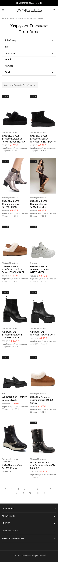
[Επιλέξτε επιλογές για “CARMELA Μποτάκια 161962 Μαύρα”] (23, 423)
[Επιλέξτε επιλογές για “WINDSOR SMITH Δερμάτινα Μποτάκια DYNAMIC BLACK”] (23, 292)
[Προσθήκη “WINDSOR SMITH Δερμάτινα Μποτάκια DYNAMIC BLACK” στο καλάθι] (23, 302)
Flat (3, 393)
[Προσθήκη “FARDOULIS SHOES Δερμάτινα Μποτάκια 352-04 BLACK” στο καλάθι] (51, 433)
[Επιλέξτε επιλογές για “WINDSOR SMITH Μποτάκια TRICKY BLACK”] (51, 292)
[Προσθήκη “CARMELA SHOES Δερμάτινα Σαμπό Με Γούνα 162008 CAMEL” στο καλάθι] (23, 237)
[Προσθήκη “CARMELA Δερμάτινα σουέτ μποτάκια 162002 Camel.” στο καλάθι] (51, 367)
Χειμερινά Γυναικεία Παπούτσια (23, 18)
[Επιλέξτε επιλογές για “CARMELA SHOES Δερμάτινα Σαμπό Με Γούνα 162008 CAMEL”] (23, 227)
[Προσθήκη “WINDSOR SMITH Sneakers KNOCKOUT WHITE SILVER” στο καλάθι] (51, 237)
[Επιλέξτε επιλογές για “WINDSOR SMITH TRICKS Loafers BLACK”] (23, 357)
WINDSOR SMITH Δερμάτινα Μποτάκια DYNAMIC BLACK (12, 334)
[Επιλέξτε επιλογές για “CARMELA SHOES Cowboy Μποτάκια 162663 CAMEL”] (51, 161)
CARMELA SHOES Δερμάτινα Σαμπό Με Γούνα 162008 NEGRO (13, 138)
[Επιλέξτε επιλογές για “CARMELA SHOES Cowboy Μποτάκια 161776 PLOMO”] (23, 161)
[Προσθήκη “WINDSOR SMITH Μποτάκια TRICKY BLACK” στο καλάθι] (51, 302)
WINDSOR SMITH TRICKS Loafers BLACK (14, 399)
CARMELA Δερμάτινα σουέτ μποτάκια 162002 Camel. (42, 400)
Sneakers (33, 263)
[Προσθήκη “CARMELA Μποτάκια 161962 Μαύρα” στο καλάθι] (23, 433)
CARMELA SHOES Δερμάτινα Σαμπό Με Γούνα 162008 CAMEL (13, 269)
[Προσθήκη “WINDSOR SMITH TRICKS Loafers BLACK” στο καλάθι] (23, 367)
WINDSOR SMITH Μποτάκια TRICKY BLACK (42, 333)
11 (38, 493)
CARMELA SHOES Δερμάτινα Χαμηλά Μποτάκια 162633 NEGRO (43, 138)
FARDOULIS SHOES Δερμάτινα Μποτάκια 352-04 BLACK (42, 465)
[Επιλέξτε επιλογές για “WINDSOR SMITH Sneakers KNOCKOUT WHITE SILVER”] (51, 227)
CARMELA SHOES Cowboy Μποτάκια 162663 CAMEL (39, 204)
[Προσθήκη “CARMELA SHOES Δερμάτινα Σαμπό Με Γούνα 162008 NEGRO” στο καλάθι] (23, 106)
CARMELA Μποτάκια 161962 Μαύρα (12, 467)
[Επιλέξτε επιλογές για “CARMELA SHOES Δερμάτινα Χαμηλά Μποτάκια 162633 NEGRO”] (51, 96)
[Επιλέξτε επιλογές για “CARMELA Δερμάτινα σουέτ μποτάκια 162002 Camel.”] (51, 357)
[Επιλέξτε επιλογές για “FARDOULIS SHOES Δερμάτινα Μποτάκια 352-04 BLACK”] (51, 423)
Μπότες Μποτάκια (10, 132)
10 (30, 493)
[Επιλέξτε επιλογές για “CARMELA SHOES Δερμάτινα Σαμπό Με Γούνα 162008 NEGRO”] (23, 96)
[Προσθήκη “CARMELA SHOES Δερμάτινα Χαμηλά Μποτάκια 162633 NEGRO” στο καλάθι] (51, 106)
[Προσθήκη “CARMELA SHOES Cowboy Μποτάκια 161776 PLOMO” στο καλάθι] (23, 171)
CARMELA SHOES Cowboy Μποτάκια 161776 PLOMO (11, 204)
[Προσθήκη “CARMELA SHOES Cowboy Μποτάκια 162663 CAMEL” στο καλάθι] (51, 171)
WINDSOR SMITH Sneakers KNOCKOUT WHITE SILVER (41, 269)
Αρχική (5, 18)
